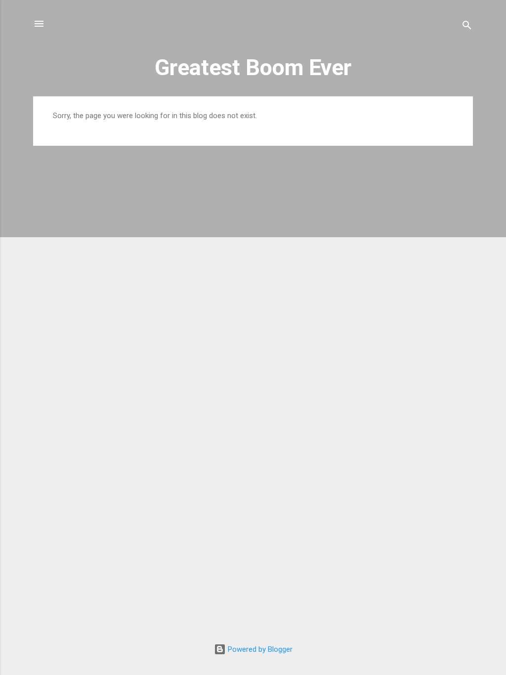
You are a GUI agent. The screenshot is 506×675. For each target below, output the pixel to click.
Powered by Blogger (259, 649)
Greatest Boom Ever (253, 67)
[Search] (467, 27)
